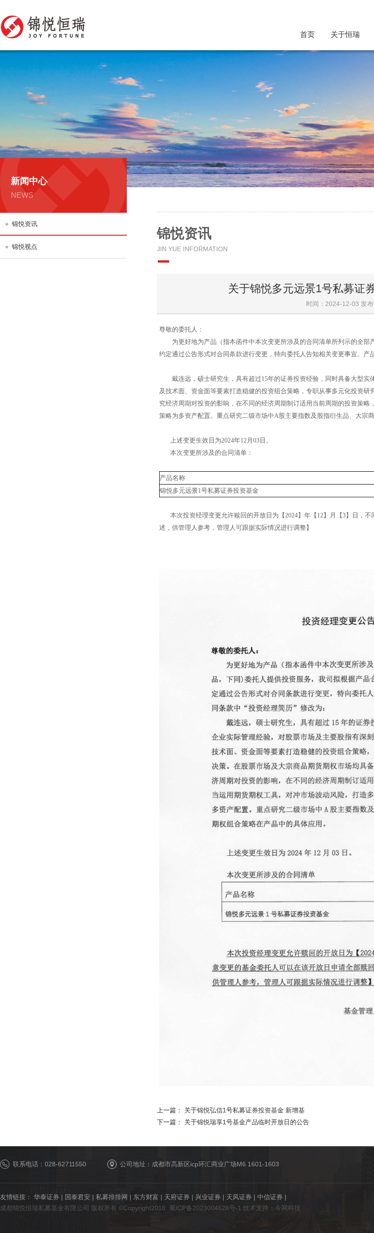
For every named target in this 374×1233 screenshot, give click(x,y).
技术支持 (256, 1208)
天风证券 (239, 1197)
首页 (307, 34)
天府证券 (177, 1197)
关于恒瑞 (345, 34)
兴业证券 (208, 1197)
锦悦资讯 (24, 223)
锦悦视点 (24, 246)
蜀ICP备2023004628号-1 (205, 1208)
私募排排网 (112, 1197)
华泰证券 (46, 1197)
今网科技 (288, 1208)
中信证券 (270, 1197)
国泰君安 (77, 1197)
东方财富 (146, 1197)
